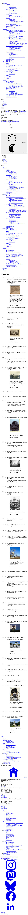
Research (5, 29)
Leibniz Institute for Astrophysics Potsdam (10, 121)
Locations (8, 18)
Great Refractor (12, 20)
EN (4, 156)
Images (7, 75)
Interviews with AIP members (15, 83)
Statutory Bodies (12, 7)
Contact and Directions (11, 24)
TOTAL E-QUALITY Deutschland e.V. (9, 859)
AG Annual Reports (13, 13)
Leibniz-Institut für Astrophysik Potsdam (9, 857)
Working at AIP (9, 82)
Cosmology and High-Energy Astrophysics (18, 43)
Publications (8, 9)
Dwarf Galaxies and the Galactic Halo (17, 40)
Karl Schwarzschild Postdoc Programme (14, 94)
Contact (5, 104)
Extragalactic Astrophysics (11, 37)
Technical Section (12, 53)
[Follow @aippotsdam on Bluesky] (11, 890)
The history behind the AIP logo (15, 16)
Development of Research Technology (14, 46)
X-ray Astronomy (12, 42)
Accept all (10, 120)
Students (8, 89)
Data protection (6, 854)
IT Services (11, 55)
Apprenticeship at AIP (10, 88)
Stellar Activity (12, 35)
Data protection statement (11, 111)
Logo (10, 76)
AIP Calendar (9, 78)
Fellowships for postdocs (11, 97)
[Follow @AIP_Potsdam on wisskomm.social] (11, 880)
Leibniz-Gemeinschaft (5, 858)
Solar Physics (11, 32)
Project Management (13, 54)
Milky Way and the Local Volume (16, 38)
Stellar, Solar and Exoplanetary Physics (14, 30)
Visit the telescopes (10, 71)
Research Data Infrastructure (15, 47)
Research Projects (10, 59)
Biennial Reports (12, 11)
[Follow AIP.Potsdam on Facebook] (11, 901)
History (7, 14)
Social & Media (5, 119)
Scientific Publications (13, 10)
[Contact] (3, 786)
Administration (9, 26)
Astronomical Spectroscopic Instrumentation (15, 49)
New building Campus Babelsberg (16, 21)
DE (4, 155)
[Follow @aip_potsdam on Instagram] (11, 869)
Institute (5, 3)
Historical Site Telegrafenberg (15, 25)
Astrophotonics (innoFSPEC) (15, 50)
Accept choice (4, 120)
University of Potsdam (13, 92)
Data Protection (4, 797)
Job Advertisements (10, 81)
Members (8, 4)
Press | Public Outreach (8, 61)
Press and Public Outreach (11, 229)
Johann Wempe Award (11, 95)
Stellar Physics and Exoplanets (15, 33)
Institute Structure (10, 5)
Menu (2, 165)
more (2, 99)
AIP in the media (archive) (14, 67)
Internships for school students (12, 87)
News (7, 63)
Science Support (9, 52)
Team (7, 77)
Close (2, 107)
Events (7, 64)
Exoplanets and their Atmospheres (16, 36)
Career (4, 80)
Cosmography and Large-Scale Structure (17, 44)
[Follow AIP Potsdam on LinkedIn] (11, 911)
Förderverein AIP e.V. (10, 27)
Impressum (3, 796)
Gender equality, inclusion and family (14, 85)
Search (4, 105)
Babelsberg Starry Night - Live (15, 65)
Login (4, 103)
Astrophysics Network (13, 93)
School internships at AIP (14, 70)
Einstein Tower (12, 19)
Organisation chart (13, 8)
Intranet (5, 101)
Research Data (9, 60)
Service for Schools (10, 69)
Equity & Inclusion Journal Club (16, 86)
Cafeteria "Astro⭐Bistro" (14, 23)
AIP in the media (9, 66)
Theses (7, 748)
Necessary (4, 117)
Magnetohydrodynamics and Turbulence (17, 31)
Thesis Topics (12, 91)
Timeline (10, 15)
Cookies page (23, 111)
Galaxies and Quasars (13, 41)
